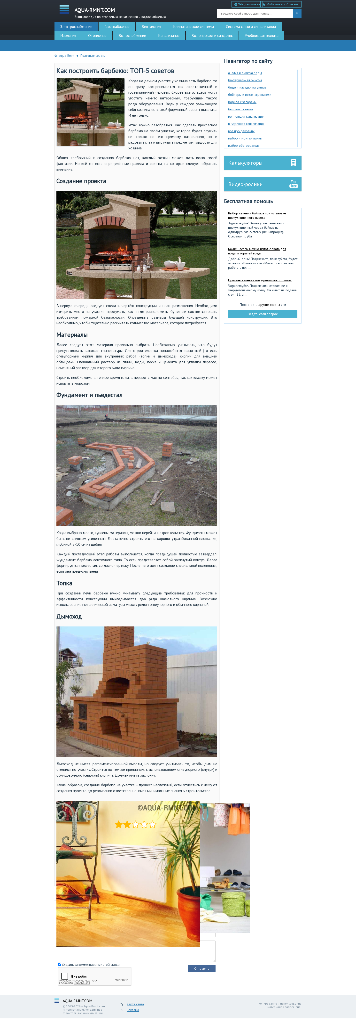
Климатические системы (193, 26)
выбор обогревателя (244, 145)
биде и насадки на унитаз (247, 87)
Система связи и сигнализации (251, 26)
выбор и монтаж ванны (245, 138)
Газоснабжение (117, 26)
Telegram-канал (248, 4)
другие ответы (269, 304)
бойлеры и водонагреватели (249, 94)
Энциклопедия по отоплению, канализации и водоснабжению (120, 12)
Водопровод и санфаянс (212, 35)
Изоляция (68, 35)
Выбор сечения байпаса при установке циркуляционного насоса (257, 215)
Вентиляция (151, 26)
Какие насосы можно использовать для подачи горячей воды (257, 251)
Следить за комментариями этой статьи (91, 965)
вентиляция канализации (246, 116)
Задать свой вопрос (263, 314)
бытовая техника (240, 109)
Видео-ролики (245, 184)
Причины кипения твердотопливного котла (260, 280)
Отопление (97, 35)
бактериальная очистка (245, 80)
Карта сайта (135, 1004)
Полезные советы (93, 56)
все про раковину (241, 131)
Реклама (133, 1010)
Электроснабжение (76, 26)
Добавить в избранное (283, 4)
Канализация (168, 35)
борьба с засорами (242, 102)
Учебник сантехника (262, 35)
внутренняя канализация (246, 124)
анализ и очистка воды (245, 73)
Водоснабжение (132, 35)
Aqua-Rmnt (66, 56)
